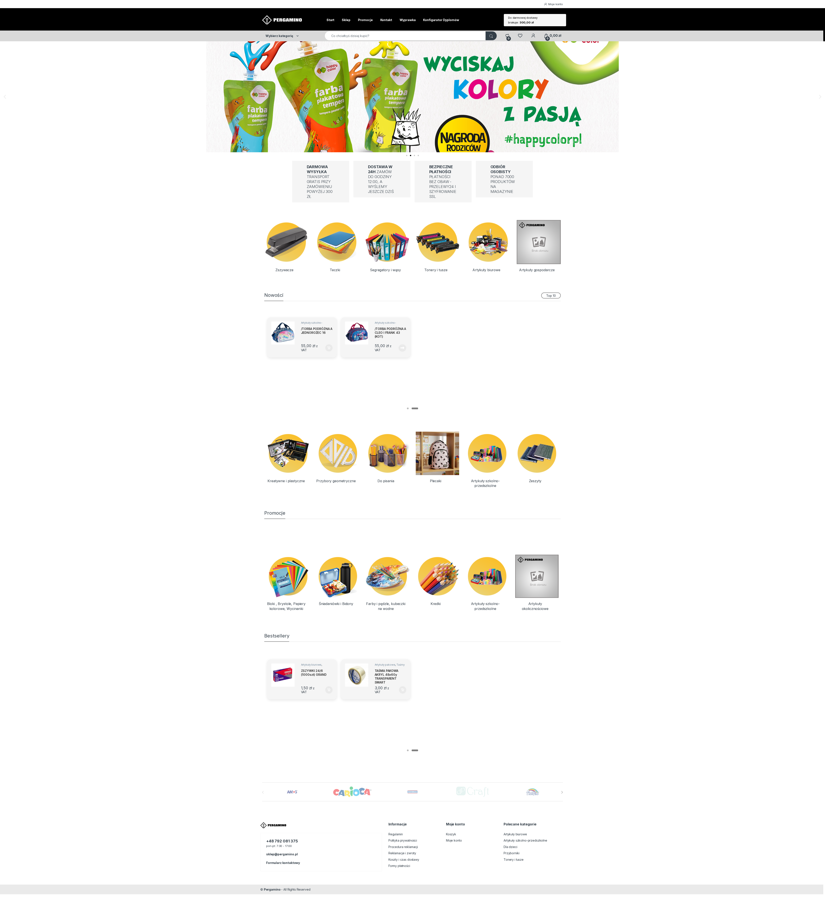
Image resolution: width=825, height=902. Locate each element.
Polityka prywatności (402, 840)
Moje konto (555, 4)
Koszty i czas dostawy (403, 859)
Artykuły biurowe (311, 664)
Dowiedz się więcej (400, 348)
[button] (5, 96)
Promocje (365, 20)
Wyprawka (408, 20)
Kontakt (386, 20)
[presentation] (562, 792)
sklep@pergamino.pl (282, 854)
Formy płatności (399, 866)
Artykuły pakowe (385, 664)
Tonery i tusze (514, 859)
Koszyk (451, 834)
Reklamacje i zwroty (402, 853)
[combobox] (405, 35)
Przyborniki (511, 853)
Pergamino (272, 889)
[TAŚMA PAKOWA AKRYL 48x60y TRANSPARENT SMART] (358, 675)
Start (330, 20)
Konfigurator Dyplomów (441, 20)
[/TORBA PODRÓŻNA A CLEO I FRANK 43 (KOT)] (358, 333)
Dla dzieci (510, 847)
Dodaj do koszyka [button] (327, 348)
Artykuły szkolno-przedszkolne (312, 324)
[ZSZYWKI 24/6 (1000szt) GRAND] (284, 675)
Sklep (346, 20)
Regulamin (395, 834)
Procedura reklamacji (403, 847)
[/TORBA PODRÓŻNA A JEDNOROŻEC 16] (284, 333)
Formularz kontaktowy (283, 863)
